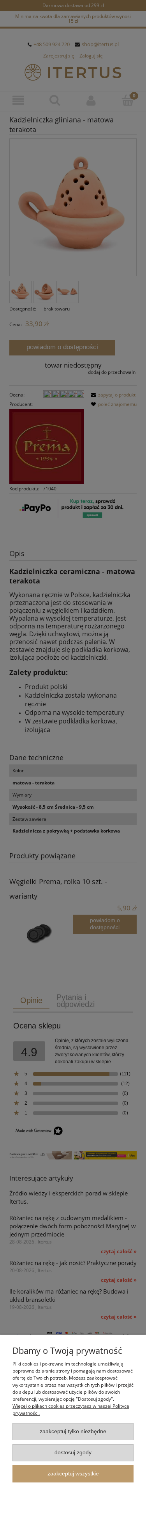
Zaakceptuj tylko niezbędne (73, 1431)
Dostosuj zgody (73, 1452)
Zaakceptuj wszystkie (73, 1474)
